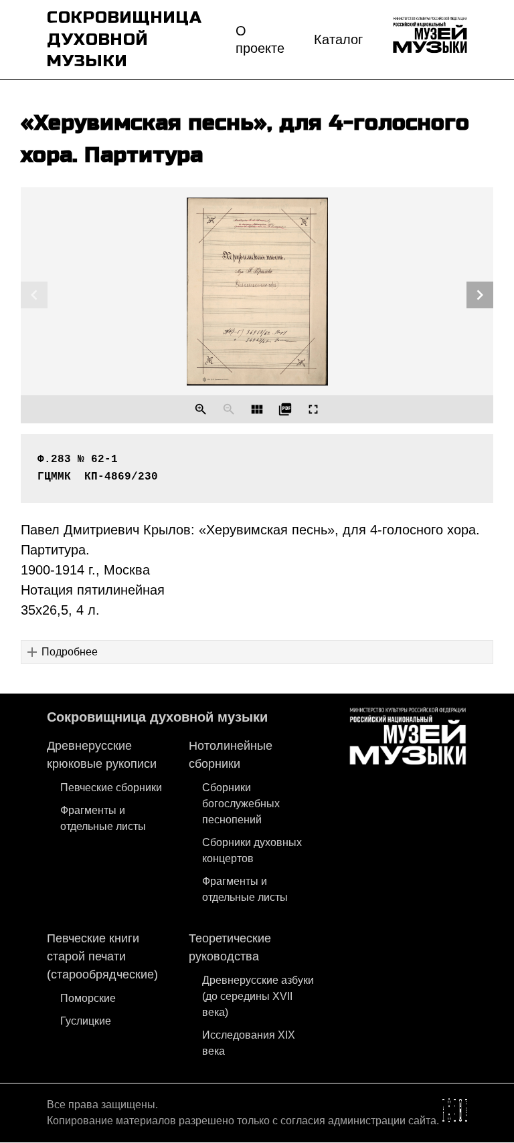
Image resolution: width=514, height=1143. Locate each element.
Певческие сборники (111, 787)
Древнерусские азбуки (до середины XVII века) (258, 996)
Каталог (338, 39)
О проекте (260, 39)
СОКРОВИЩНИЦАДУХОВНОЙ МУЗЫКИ (124, 39)
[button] (257, 652)
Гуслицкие (85, 1021)
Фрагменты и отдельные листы (103, 818)
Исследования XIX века (248, 1043)
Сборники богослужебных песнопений (241, 803)
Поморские (88, 998)
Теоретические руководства (230, 947)
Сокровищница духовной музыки (157, 717)
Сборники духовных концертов (252, 850)
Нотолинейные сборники (230, 754)
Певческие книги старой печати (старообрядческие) (102, 956)
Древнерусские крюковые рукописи (102, 754)
